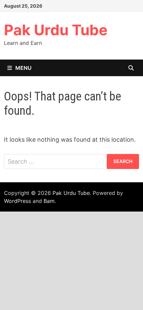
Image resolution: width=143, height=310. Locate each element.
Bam (49, 201)
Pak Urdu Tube (55, 30)
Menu (23, 68)
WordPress (17, 201)
